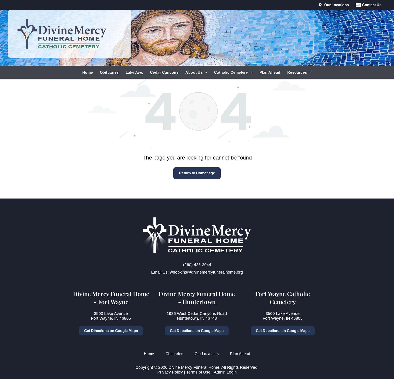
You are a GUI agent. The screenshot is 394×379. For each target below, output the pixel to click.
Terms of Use (198, 372)
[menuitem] (87, 72)
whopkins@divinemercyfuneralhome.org (206, 272)
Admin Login (225, 372)
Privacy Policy (170, 372)
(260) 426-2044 (197, 264)
